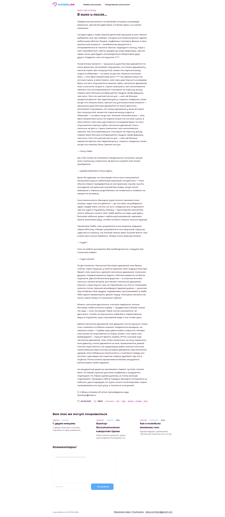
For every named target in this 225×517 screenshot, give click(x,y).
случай (109, 420)
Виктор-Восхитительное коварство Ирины (108, 427)
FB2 (123, 401)
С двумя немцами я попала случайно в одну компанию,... (67, 428)
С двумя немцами (64, 423)
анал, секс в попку (86, 10)
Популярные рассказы (117, 4)
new (118, 420)
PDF (146, 401)
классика (153, 420)
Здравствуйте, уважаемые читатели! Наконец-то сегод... (156, 432)
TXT (117, 401)
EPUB (130, 401)
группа (56, 420)
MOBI (138, 401)
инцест (100, 420)
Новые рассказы (92, 4)
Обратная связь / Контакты (129, 512)
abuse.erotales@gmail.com (159, 512)
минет (65, 420)
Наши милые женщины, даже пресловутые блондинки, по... (111, 436)
